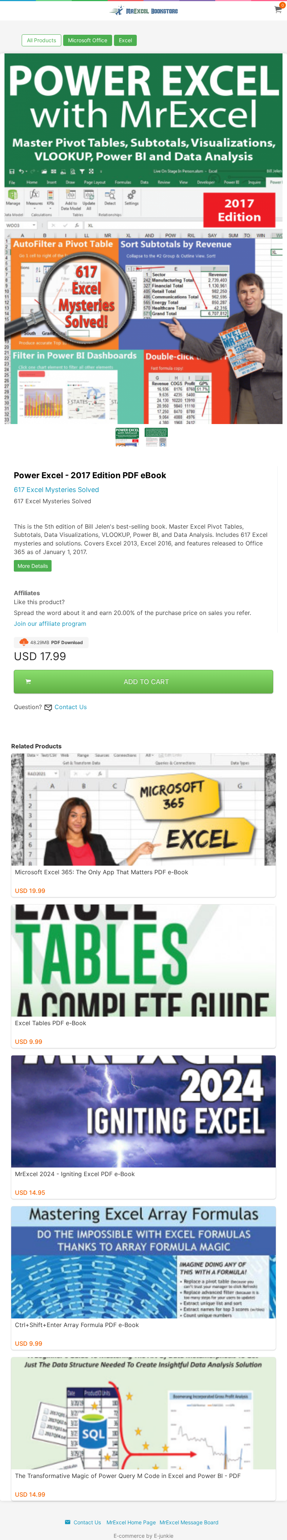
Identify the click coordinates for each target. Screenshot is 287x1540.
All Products (41, 40)
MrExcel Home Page (131, 1522)
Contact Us (71, 707)
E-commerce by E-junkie (143, 1536)
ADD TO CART (146, 682)
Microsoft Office (87, 40)
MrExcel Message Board (189, 1522)
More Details (33, 566)
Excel (125, 40)
